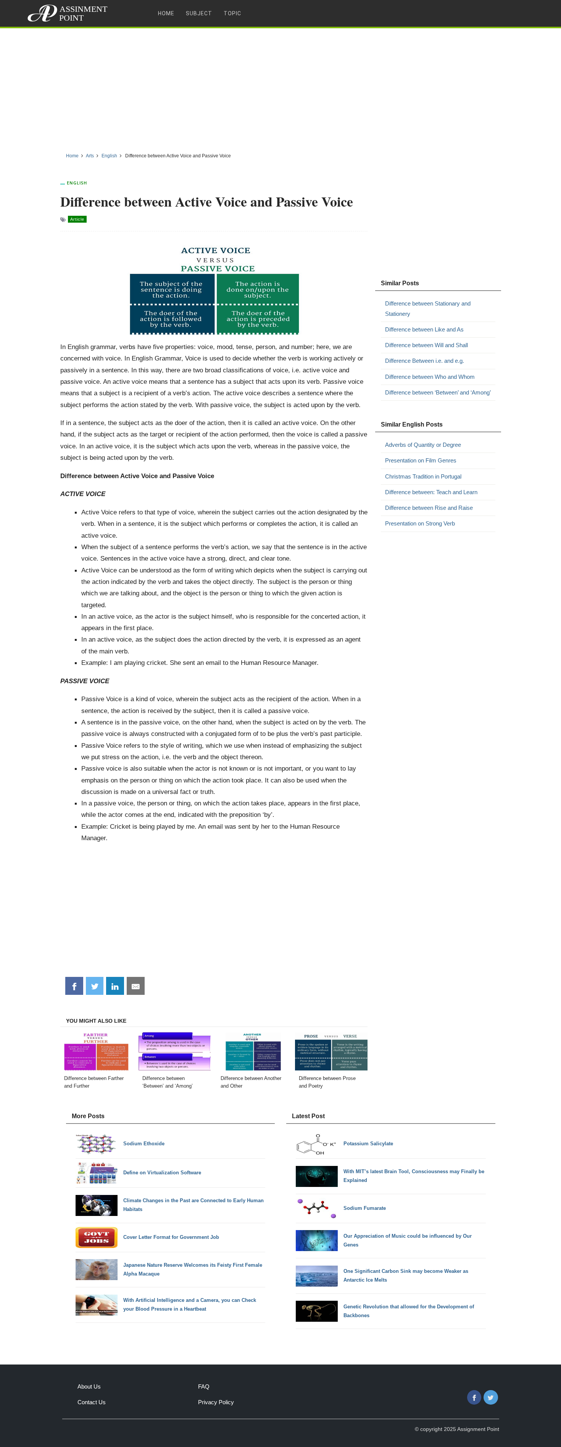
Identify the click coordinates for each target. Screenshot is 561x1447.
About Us (89, 1386)
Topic (232, 13)
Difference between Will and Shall (426, 345)
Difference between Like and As (424, 329)
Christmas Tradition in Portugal (423, 476)
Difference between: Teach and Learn (431, 492)
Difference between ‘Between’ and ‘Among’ (438, 392)
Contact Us (91, 1402)
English (77, 183)
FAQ (204, 1386)
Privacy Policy (216, 1402)
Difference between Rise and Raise (429, 507)
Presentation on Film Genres (420, 460)
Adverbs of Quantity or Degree (423, 444)
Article (77, 219)
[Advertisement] (280, 87)
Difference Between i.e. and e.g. (424, 360)
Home (166, 13)
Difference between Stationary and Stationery (428, 308)
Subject (199, 13)
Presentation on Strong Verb (420, 523)
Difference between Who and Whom (430, 376)
